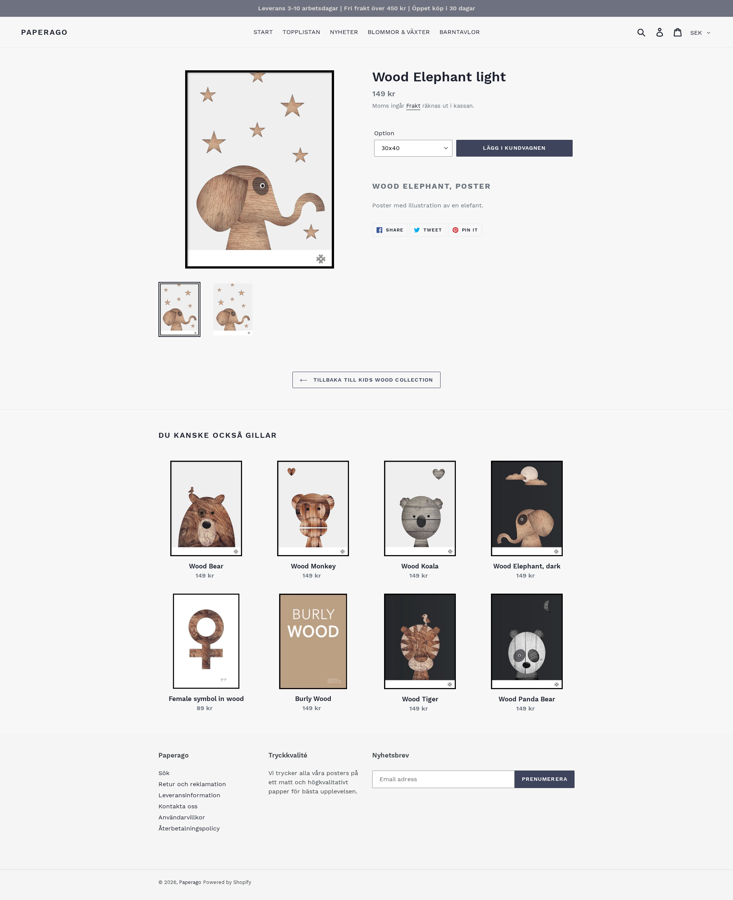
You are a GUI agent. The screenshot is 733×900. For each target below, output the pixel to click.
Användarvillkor (181, 817)
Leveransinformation (189, 795)
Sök (164, 773)
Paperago (44, 32)
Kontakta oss (177, 806)
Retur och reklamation (192, 784)
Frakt (413, 105)
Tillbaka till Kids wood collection (372, 380)
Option (384, 133)
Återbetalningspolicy (189, 828)
